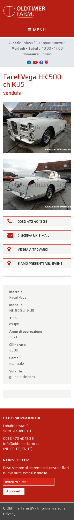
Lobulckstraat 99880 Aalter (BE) (17, 428)
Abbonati (13, 491)
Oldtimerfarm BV (20, 508)
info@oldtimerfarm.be (21, 443)
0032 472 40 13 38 (18, 438)
